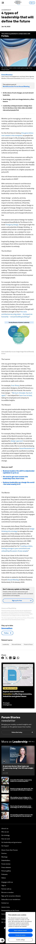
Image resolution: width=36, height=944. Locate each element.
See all (31, 741)
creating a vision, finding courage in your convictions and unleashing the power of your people (17, 548)
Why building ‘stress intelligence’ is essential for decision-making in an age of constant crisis (21, 799)
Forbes (4, 36)
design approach (17, 441)
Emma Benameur (7, 74)
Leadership (6, 10)
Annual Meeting (13, 580)
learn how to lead (25, 395)
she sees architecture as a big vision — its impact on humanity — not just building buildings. (16, 314)
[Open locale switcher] (2, 940)
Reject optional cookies (20, 930)
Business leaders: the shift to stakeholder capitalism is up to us (19, 472)
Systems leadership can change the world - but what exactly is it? (18, 483)
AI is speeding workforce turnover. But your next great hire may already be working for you (21, 816)
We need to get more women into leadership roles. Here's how (15, 477)
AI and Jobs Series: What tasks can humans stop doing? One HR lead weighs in (18, 768)
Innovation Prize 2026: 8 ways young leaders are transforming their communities (21, 781)
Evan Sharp (15, 385)
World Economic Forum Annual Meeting (16, 86)
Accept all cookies (20, 935)
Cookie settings (20, 939)
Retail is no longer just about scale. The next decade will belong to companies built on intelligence (21, 790)
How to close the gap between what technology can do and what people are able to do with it (20, 807)
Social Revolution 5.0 (26, 448)
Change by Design (11, 225)
